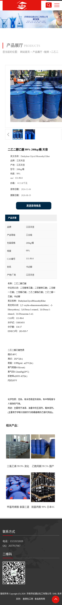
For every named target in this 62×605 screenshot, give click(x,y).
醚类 (46, 52)
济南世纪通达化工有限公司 (39, 594)
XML (54, 594)
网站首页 (25, 52)
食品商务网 (40, 599)
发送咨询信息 (33, 205)
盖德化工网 (28, 599)
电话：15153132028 (13, 541)
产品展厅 (37, 52)
